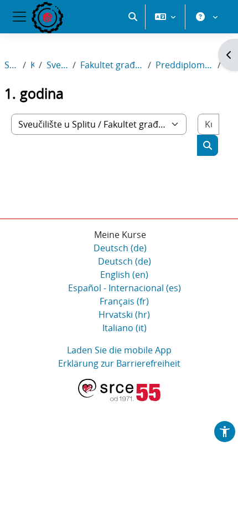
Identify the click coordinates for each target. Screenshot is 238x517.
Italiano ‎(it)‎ (124, 328)
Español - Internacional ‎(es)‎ (124, 288)
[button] (133, 16)
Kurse (32, 65)
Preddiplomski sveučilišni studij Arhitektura (184, 65)
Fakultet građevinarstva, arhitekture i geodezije (111, 65)
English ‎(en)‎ (124, 274)
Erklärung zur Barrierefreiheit (119, 363)
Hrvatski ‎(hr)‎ (124, 314)
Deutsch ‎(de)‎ (120, 248)
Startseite (11, 65)
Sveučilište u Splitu (57, 65)
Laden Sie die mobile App (119, 350)
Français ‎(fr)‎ (124, 301)
